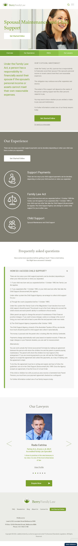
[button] (9, 444)
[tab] (39, 271)
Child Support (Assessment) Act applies (24, 291)
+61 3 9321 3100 (23, 527)
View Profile (39, 467)
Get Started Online (17, 36)
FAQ (13, 509)
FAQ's (49, 53)
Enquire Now (36, 483)
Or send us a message (42, 125)
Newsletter (21, 509)
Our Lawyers (68, 53)
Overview (9, 53)
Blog (28, 509)
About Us (35, 509)
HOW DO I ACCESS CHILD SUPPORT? (28, 271)
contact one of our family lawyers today (39, 379)
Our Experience (29, 53)
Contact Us (44, 509)
